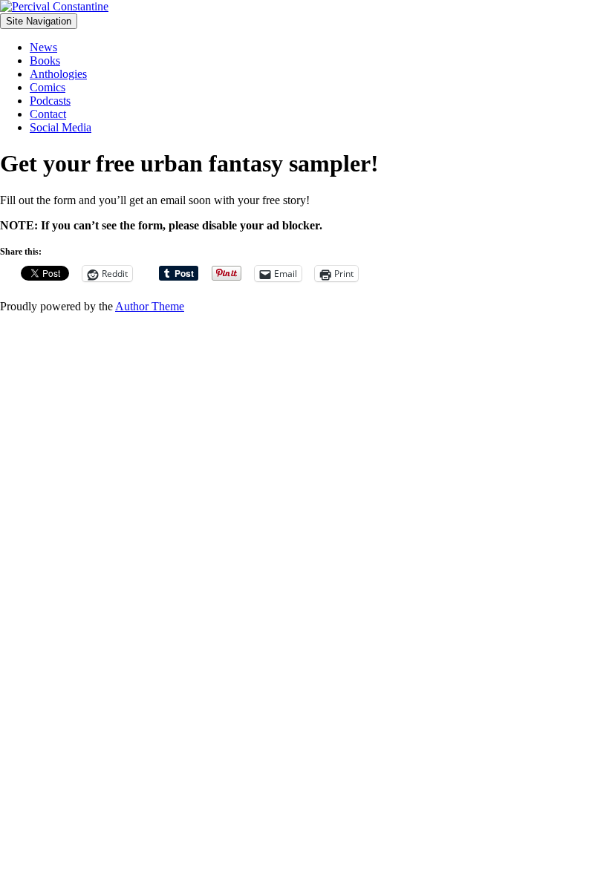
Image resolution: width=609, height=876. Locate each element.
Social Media (60, 127)
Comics (47, 87)
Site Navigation (38, 21)
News (43, 47)
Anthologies (58, 74)
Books (45, 60)
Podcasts (50, 100)
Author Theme (149, 306)
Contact (48, 114)
